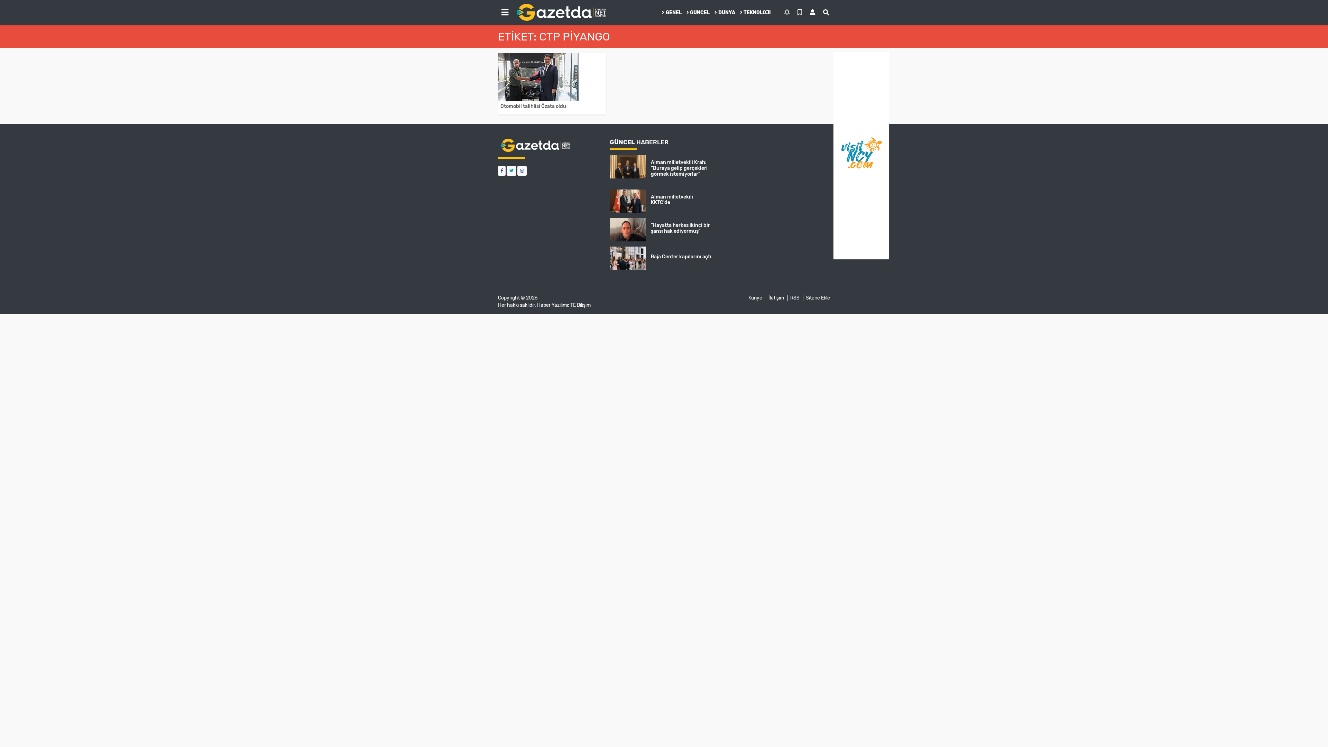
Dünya (726, 13)
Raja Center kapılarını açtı (681, 257)
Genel (674, 13)
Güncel (700, 13)
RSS (795, 298)
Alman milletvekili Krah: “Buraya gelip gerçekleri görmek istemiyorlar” (679, 168)
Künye (755, 298)
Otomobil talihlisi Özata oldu (533, 106)
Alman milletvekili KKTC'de (672, 200)
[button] (505, 12)
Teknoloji (757, 13)
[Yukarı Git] (1310, 729)
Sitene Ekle (818, 298)
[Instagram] (522, 170)
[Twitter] (511, 170)
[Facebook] (502, 170)
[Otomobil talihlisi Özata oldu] (552, 77)
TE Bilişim (580, 305)
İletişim (776, 298)
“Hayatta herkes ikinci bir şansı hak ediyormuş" (680, 228)
